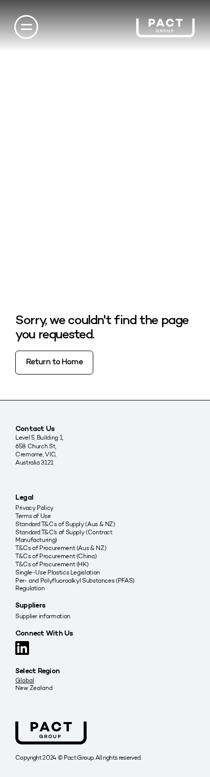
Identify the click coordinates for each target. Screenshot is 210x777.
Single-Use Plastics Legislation (57, 572)
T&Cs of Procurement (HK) (51, 564)
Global (24, 680)
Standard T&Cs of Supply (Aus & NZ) (65, 524)
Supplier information (42, 616)
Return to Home (54, 362)
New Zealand (33, 688)
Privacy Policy (34, 507)
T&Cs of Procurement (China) (55, 556)
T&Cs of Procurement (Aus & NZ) (60, 548)
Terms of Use (33, 516)
